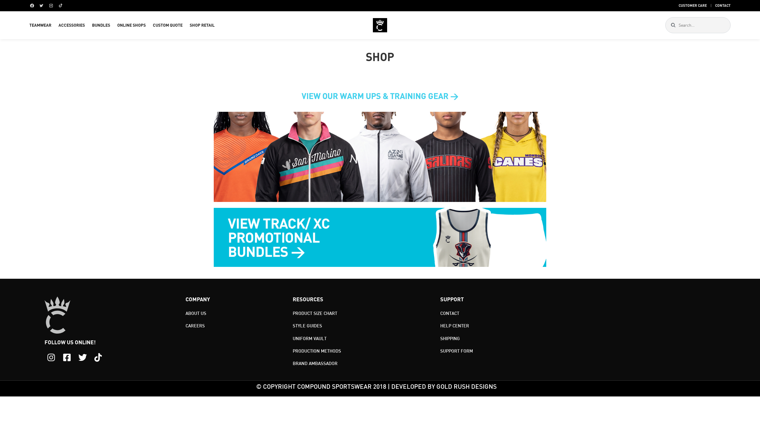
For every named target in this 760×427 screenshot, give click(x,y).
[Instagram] (51, 5)
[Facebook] (32, 5)
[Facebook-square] (67, 357)
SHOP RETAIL (202, 25)
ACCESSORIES (71, 25)
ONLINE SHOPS (131, 25)
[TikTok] (60, 5)
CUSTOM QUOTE (168, 25)
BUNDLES (101, 25)
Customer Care (693, 5)
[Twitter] (41, 5)
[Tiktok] (98, 357)
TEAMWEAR (40, 25)
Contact (723, 5)
